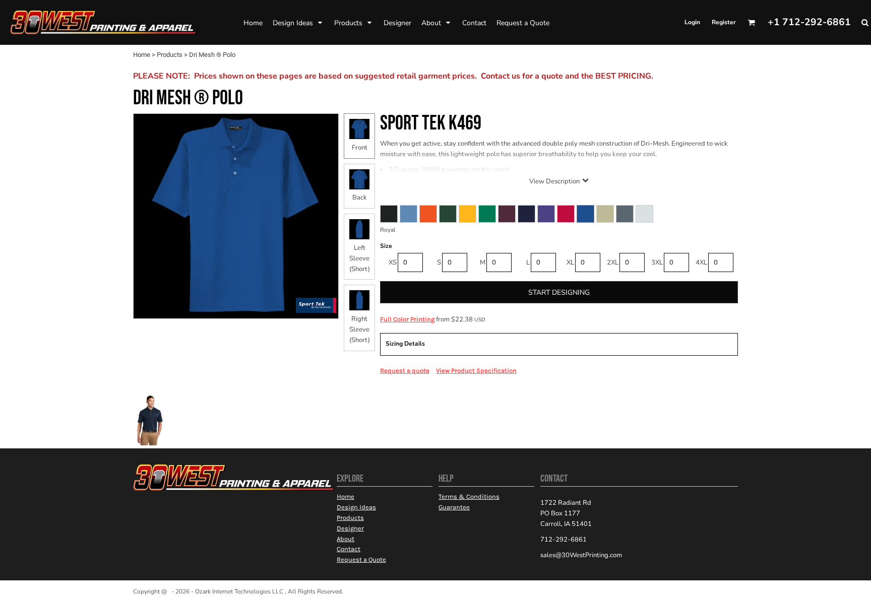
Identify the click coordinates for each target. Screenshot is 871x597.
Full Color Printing (407, 319)
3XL (657, 262)
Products (169, 54)
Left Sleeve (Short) (359, 258)
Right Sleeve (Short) (359, 329)
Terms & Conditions (469, 496)
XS (393, 262)
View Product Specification (476, 370)
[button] (298, 23)
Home (141, 54)
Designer (350, 528)
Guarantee (454, 507)
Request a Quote (361, 559)
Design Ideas (356, 507)
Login (692, 22)
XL (570, 262)
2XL (612, 262)
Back (359, 197)
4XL (701, 262)
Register (724, 22)
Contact (348, 549)
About (345, 539)
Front (359, 147)
